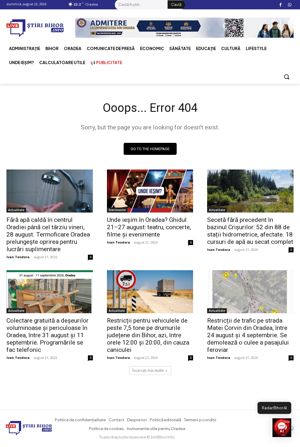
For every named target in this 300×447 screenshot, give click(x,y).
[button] (286, 77)
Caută (176, 4)
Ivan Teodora (18, 257)
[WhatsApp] (290, 5)
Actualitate (16, 210)
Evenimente (117, 210)
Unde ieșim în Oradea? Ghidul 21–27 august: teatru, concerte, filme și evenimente (149, 227)
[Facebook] (280, 5)
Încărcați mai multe (148, 370)
